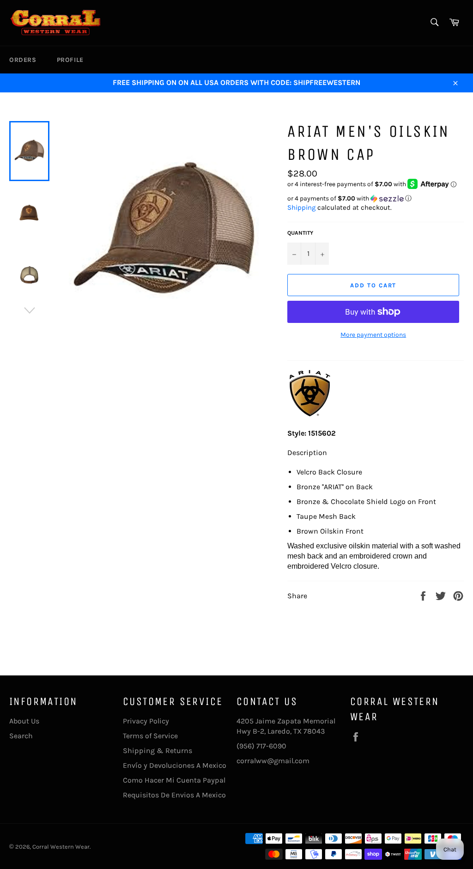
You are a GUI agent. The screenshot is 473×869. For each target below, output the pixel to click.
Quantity (300, 233)
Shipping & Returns (157, 750)
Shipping (301, 207)
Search (21, 735)
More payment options (373, 335)
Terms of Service (150, 735)
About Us (24, 721)
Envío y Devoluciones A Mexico (174, 765)
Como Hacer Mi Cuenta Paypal (174, 780)
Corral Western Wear (61, 846)
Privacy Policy (146, 721)
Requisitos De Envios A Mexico (174, 794)
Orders (22, 60)
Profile (70, 60)
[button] (375, 198)
